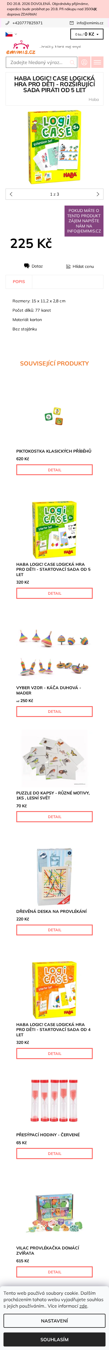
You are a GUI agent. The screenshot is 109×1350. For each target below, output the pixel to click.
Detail (54, 470)
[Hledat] (72, 62)
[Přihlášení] (84, 62)
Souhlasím (54, 1339)
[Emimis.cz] (54, 46)
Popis (19, 281)
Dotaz (37, 266)
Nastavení (54, 1321)
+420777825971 (27, 22)
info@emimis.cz (90, 22)
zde (83, 1306)
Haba (94, 99)
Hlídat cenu (83, 266)
